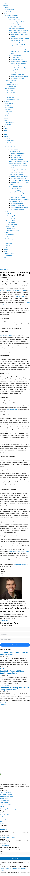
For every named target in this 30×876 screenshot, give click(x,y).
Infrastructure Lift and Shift (17, 74)
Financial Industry (9, 103)
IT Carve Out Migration (16, 57)
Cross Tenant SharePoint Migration (19, 68)
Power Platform (11, 90)
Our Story (7, 7)
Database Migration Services (17, 22)
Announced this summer (6, 335)
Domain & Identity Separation (18, 63)
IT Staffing (9, 82)
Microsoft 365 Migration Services (17, 32)
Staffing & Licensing (10, 80)
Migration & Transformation (12, 15)
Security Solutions (11, 97)
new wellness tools (12, 409)
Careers (5, 128)
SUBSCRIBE (15, 858)
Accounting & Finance (12, 84)
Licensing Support (11, 86)
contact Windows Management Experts (19, 551)
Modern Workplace (10, 88)
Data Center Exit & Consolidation (19, 76)
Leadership (8, 11)
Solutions (5, 13)
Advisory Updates (9, 122)
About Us (5, 5)
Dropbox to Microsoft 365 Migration (19, 45)
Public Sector (8, 111)
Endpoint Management (13, 99)
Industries (6, 101)
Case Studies (8, 124)
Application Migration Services (16, 28)
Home (5, 3)
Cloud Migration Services (15, 70)
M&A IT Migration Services (15, 55)
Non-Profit (7, 109)
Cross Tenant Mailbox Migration (18, 65)
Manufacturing (9, 107)
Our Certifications (9, 9)
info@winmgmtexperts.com (20, 564)
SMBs (6, 116)
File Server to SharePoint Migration (19, 49)
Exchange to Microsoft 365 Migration (19, 38)
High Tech (7, 113)
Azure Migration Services (16, 72)
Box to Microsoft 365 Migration (18, 47)
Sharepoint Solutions (12, 93)
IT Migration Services (12, 17)
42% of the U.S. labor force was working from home (13, 290)
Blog (4, 126)
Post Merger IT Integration (17, 59)
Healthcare (8, 105)
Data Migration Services (15, 19)
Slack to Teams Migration (16, 40)
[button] (15, 572)
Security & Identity (10, 95)
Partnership (6, 118)
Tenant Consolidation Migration (18, 61)
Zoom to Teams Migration (17, 42)
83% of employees (20, 296)
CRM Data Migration (15, 26)
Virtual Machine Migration (17, 78)
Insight (5, 120)
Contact (5, 130)
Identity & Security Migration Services (18, 30)
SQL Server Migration (16, 24)
